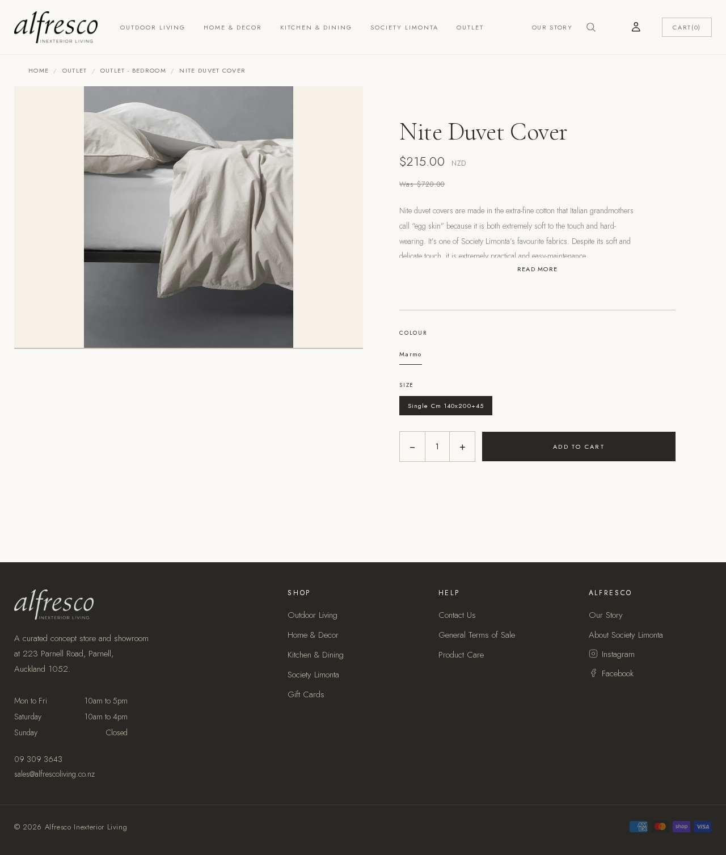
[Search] (591, 27)
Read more (537, 268)
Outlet (470, 27)
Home (38, 70)
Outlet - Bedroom (133, 70)
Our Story (552, 27)
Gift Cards (306, 694)
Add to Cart (579, 446)
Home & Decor (233, 27)
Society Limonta (404, 27)
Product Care (461, 654)
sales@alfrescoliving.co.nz (54, 774)
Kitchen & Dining (316, 27)
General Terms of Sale (476, 635)
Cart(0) (687, 27)
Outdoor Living (153, 27)
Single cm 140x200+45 (446, 405)
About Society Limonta (626, 635)
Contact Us (457, 615)
